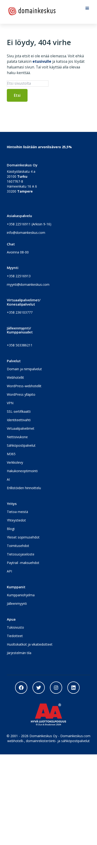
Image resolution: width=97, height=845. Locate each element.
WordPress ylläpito (21, 394)
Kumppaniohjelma (21, 595)
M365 (11, 454)
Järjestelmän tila (19, 653)
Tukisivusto (15, 627)
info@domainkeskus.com (26, 232)
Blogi (11, 528)
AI (8, 479)
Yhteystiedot (16, 520)
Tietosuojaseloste (20, 554)
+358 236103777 (19, 312)
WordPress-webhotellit (24, 386)
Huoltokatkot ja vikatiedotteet (30, 644)
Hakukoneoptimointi (22, 471)
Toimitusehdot (18, 545)
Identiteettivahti (19, 420)
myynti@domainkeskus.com (28, 284)
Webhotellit (15, 377)
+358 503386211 (19, 345)
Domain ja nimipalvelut (24, 369)
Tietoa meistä (17, 511)
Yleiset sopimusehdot (23, 537)
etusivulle (41, 61)
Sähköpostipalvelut (21, 445)
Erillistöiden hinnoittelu (24, 488)
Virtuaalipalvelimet (20, 428)
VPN (10, 403)
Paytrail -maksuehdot (23, 562)
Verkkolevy (15, 462)
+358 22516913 (19, 276)
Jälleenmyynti (17, 603)
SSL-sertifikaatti (19, 411)
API (9, 571)
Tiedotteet (15, 636)
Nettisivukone (17, 437)
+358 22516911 (19, 224)
